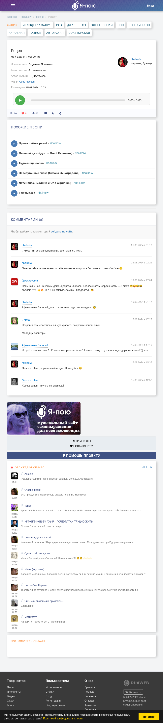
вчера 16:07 (14, 547)
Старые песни (32, 490)
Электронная (102, 25)
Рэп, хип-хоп (139, 25)
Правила (89, 687)
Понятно (149, 716)
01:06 (14, 481)
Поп (121, 25)
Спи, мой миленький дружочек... (44, 601)
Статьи (50, 691)
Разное (35, 33)
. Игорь (26, 319)
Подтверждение (55, 705)
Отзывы (89, 700)
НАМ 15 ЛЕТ (83, 441)
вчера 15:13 (14, 563)
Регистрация (53, 700)
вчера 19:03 (14, 531)
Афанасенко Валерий (35, 345)
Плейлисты (13, 691)
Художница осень (31, 163)
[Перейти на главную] (82, 5)
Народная (17, 33)
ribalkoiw (26, 16)
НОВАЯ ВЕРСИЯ (83, 446)
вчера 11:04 (14, 626)
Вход (49, 696)
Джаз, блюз (76, 25)
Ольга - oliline (30, 380)
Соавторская (79, 33)
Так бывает (27, 193)
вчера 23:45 (14, 515)
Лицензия (90, 696)
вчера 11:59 (14, 610)
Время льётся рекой (33, 143)
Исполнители (54, 687)
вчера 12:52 (14, 595)
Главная (12, 16)
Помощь (89, 691)
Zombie (28, 474)
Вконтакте (134, 692)
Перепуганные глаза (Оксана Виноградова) (49, 173)
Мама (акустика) (34, 569)
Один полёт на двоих (37, 553)
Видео (11, 696)
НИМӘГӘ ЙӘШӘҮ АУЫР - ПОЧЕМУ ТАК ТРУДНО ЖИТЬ (58, 521)
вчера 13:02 (14, 579)
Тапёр (27, 505)
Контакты (90, 705)
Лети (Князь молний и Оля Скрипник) (45, 183)
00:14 (14, 497)
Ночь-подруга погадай (37, 537)
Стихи (10, 700)
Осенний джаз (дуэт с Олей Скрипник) (45, 153)
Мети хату (30, 617)
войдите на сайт (61, 231)
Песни (40, 16)
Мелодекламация (36, 25)
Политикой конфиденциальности (62, 718)
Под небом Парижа (35, 585)
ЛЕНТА (147, 467)
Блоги (10, 705)
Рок (59, 25)
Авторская (55, 33)
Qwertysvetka (30, 280)
